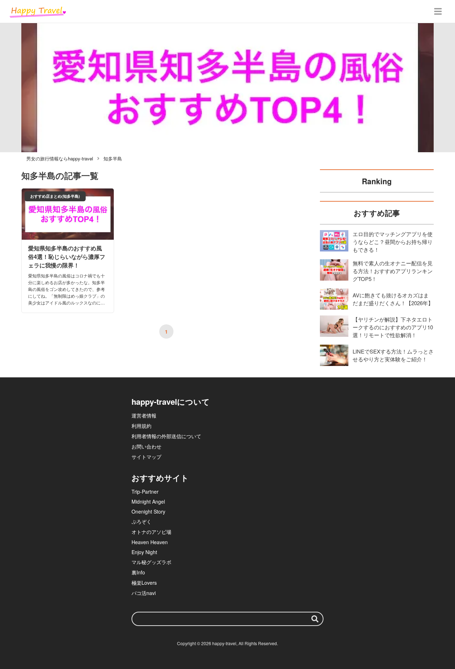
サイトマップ (146, 456)
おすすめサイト (160, 477)
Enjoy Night (144, 552)
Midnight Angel (148, 501)
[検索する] (315, 618)
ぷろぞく (141, 521)
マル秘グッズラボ (151, 562)
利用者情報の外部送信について (166, 436)
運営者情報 (144, 415)
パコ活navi (144, 592)
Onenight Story (148, 511)
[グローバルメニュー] (437, 11)
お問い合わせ (146, 446)
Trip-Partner (145, 491)
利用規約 (141, 425)
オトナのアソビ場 (151, 531)
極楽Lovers (144, 582)
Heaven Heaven (150, 542)
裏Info (138, 572)
